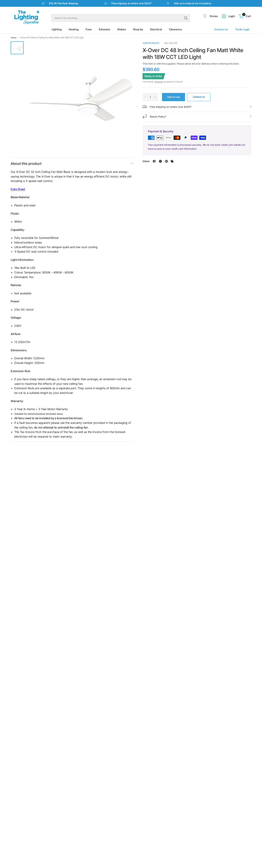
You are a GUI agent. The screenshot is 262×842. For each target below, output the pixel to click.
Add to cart (173, 96)
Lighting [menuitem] (56, 29)
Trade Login (242, 29)
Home (13, 38)
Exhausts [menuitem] (104, 29)
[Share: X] (160, 161)
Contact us (221, 29)
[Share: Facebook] (154, 161)
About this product (26, 163)
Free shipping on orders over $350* (171, 106)
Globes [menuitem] (121, 29)
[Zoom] (127, 48)
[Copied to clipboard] (172, 161)
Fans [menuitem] (89, 29)
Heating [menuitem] (73, 29)
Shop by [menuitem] (138, 29)
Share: (146, 161)
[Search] (185, 18)
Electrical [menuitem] (156, 29)
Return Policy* (158, 116)
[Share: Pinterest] (166, 161)
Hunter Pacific (151, 43)
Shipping (158, 81)
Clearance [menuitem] (175, 29)
